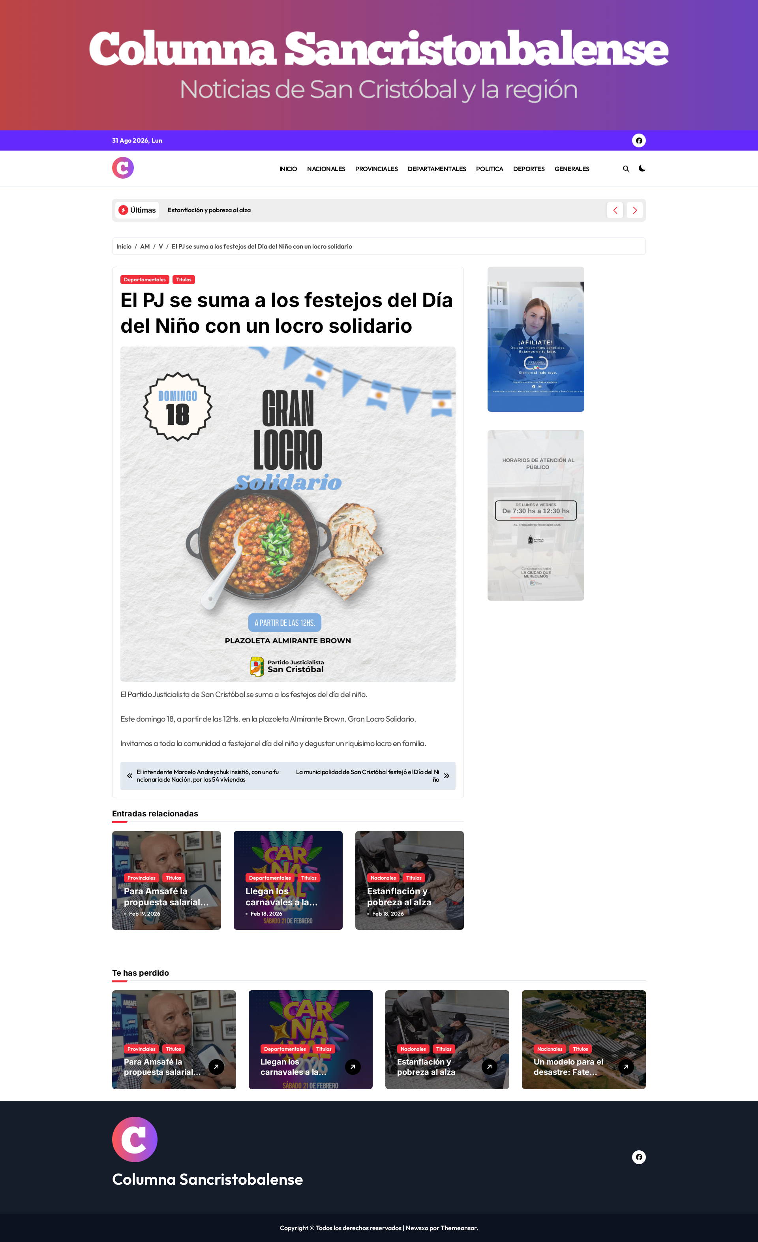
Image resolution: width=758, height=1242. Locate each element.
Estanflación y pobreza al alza (399, 897)
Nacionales (383, 877)
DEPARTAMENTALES (437, 169)
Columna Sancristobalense (207, 1179)
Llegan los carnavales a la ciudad (277, 902)
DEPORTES (528, 169)
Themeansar (459, 1228)
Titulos (183, 279)
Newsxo (417, 1228)
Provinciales (142, 877)
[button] (635, 210)
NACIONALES (326, 169)
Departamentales (145, 279)
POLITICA (489, 169)
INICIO (288, 169)
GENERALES (572, 169)
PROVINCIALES (376, 169)
